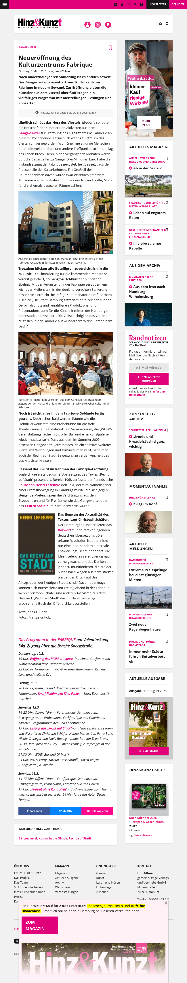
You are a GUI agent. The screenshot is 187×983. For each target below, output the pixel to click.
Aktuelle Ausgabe (67, 878)
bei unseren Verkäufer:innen (117, 911)
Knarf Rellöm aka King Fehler (59, 693)
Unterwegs (103, 887)
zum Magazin (35, 925)
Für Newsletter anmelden (149, 378)
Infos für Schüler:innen (29, 892)
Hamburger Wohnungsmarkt (142, 561)
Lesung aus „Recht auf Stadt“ (50, 728)
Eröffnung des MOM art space (51, 658)
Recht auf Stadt (79, 838)
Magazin (61, 873)
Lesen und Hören (108, 882)
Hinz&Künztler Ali (143, 497)
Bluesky (141, 4)
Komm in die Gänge (53, 838)
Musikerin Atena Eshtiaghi (141, 278)
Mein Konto (87, 24)
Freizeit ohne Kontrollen (48, 789)
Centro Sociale (37, 506)
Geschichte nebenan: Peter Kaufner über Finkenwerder (149, 233)
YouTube (116, 4)
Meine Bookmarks (108, 24)
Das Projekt (22, 878)
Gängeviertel (29, 133)
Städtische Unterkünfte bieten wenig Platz (147, 204)
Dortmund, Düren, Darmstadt (142, 643)
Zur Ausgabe (149, 751)
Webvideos (62, 887)
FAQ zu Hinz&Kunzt (27, 873)
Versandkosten (143, 835)
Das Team (21, 882)
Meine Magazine (97, 24)
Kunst (100, 878)
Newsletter (158, 4)
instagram (128, 4)
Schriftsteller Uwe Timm (147, 430)
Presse (18, 897)
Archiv (59, 882)
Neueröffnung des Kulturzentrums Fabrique (55, 61)
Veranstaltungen (66, 892)
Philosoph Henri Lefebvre (39, 485)
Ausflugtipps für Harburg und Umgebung (147, 159)
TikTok (122, 4)
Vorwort (64, 530)
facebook (135, 4)
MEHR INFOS (146, 123)
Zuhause (102, 892)
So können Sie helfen (28, 887)
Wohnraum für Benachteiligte (140, 616)
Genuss (101, 873)
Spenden (178, 4)
